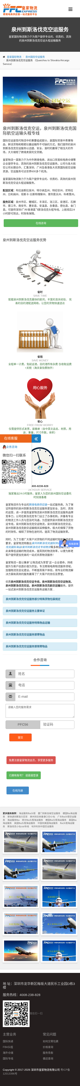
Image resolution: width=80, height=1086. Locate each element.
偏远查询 (48, 1058)
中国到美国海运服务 (48, 823)
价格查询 (48, 1047)
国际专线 (8, 1058)
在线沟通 (17, 790)
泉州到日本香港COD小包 (42, 816)
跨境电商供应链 (38, 504)
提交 (20, 737)
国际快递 (8, 1041)
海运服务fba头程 (27, 813)
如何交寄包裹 (50, 1041)
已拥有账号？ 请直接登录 (23, 775)
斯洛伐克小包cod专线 (18, 826)
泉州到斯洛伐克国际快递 (46, 543)
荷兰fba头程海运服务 (32, 820)
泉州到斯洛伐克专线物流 (36, 547)
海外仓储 (8, 1052)
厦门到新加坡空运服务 (49, 813)
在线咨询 (41, 223)
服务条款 (48, 1052)
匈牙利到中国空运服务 (42, 826)
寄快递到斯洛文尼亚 (17, 816)
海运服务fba (13, 820)
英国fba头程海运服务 (24, 823)
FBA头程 (8, 1047)
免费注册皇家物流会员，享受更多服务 (31, 760)
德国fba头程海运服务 (55, 820)
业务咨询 (11, 446)
